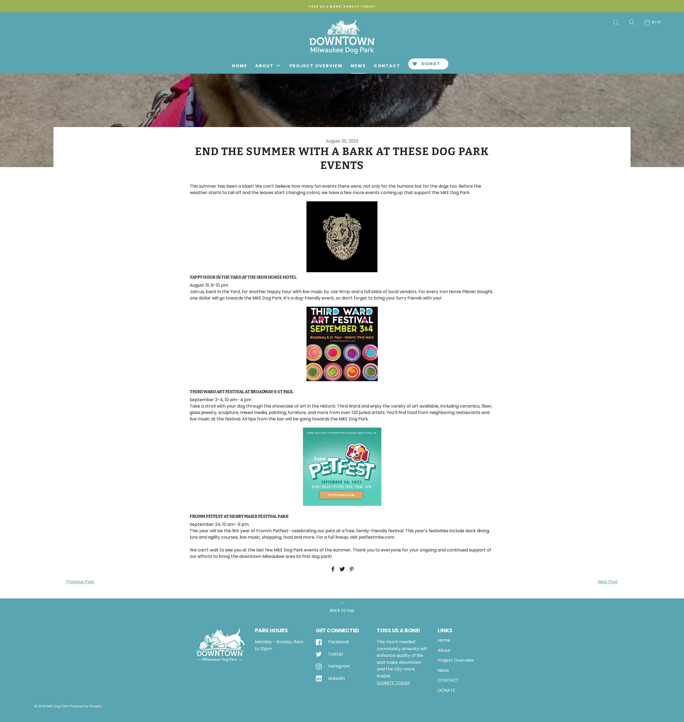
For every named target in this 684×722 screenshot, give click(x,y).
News (358, 66)
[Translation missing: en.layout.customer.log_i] (632, 22)
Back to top (342, 610)
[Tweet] (341, 569)
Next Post (608, 582)
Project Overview (316, 66)
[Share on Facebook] (332, 569)
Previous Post (80, 582)
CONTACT (387, 66)
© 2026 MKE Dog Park (51, 706)
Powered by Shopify (86, 706)
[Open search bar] (616, 22)
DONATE (431, 65)
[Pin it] (351, 569)
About (444, 650)
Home (239, 66)
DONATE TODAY (393, 683)
